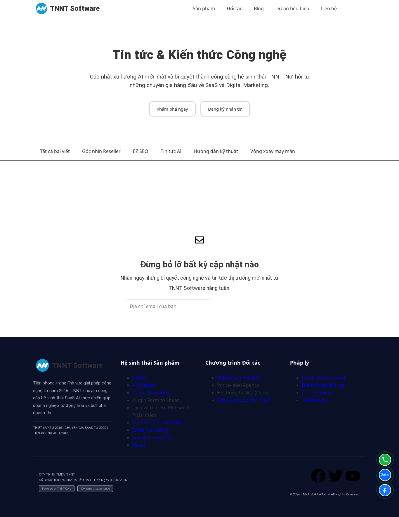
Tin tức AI (171, 151)
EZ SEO (140, 151)
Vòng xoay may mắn (272, 151)
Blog (259, 8)
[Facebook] (318, 476)
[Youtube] (353, 476)
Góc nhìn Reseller (101, 151)
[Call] (385, 460)
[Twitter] (335, 476)
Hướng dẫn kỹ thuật (216, 151)
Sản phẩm (204, 8)
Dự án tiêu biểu (292, 8)
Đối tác (234, 8)
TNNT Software (75, 8)
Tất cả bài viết (55, 151)
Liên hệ (329, 8)
